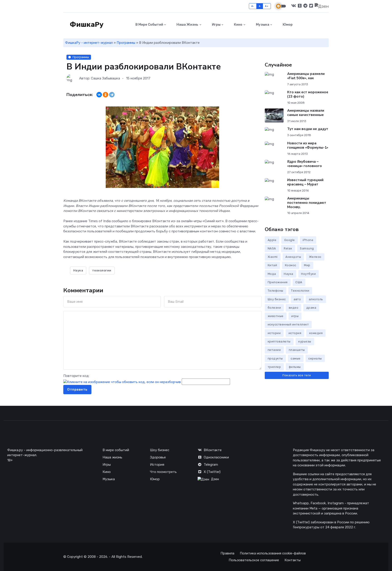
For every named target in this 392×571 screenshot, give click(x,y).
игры (295, 316)
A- (252, 6)
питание (274, 350)
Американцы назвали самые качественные (305, 112)
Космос (290, 265)
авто (297, 299)
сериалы (315, 358)
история (295, 333)
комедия (316, 333)
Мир (307, 265)
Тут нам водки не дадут (307, 129)
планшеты (297, 350)
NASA (272, 248)
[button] (326, 25)
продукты (275, 358)
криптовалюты (279, 341)
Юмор (287, 24)
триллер (274, 367)
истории (274, 333)
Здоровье (158, 457)
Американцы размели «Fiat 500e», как (306, 75)
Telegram (211, 465)
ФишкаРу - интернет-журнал (89, 43)
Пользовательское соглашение (254, 560)
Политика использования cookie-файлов (273, 553)
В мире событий (149, 24)
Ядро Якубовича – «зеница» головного (304, 163)
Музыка (262, 24)
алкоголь (316, 299)
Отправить (77, 389)
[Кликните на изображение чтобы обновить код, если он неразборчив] (122, 382)
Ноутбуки (308, 274)
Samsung (307, 248)
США (298, 282)
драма (311, 307)
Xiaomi (273, 256)
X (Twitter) (212, 472)
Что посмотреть (163, 472)
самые (296, 358)
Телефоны (275, 290)
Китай (272, 265)
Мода (272, 274)
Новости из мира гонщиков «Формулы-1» (307, 145)
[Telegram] (112, 94)
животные (276, 316)
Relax (288, 248)
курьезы (304, 341)
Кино (237, 24)
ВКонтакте (213, 450)
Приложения (278, 282)
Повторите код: (76, 376)
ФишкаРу (86, 24)
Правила (227, 553)
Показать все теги (296, 375)
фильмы (295, 367)
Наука (78, 270)
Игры (215, 24)
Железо (315, 256)
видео (294, 307)
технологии (101, 270)
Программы (126, 43)
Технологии (300, 290)
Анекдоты (293, 256)
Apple (272, 240)
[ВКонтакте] (99, 94)
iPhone (308, 240)
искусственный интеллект (288, 324)
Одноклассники (216, 457)
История (157, 465)
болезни (274, 307)
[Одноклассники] (105, 94)
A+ (266, 6)
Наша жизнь (187, 24)
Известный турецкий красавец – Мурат (305, 182)
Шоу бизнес (277, 299)
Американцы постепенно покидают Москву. (306, 202)
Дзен (215, 479)
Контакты (292, 560)
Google (289, 240)
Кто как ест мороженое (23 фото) (307, 94)
